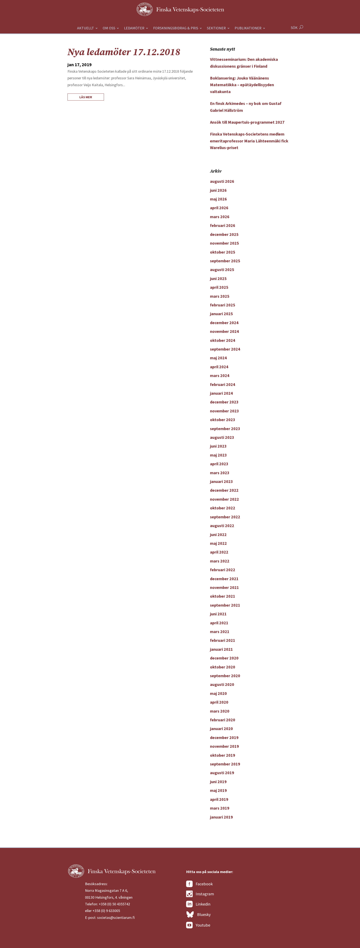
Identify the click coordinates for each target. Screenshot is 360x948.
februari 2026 (222, 225)
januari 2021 (221, 649)
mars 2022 (219, 561)
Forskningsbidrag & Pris (175, 28)
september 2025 (225, 260)
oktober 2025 (222, 252)
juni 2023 (218, 446)
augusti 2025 (222, 269)
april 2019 (219, 799)
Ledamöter (134, 28)
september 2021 (225, 605)
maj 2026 (218, 199)
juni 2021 (218, 613)
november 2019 (224, 746)
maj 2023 (218, 455)
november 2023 (224, 410)
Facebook (204, 883)
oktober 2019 (222, 755)
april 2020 (219, 702)
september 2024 (225, 349)
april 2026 (219, 207)
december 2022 (224, 490)
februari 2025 (222, 304)
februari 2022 (222, 569)
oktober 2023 (222, 419)
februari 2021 (222, 640)
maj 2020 (218, 693)
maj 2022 (218, 543)
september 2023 (225, 428)
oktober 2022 (222, 507)
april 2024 (219, 366)
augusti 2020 (222, 684)
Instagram (205, 893)
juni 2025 (218, 278)
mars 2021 (219, 631)
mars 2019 (219, 808)
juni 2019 (218, 781)
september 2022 (225, 516)
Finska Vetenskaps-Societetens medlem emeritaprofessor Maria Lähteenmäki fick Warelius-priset (249, 140)
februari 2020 (222, 719)
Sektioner (216, 28)
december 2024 (224, 322)
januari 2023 (221, 481)
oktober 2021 (222, 596)
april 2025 (219, 287)
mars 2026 (219, 216)
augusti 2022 (222, 525)
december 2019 (224, 737)
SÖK (294, 27)
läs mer (85, 97)
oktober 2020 (222, 666)
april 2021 (219, 622)
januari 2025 (221, 313)
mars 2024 (219, 375)
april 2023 (219, 463)
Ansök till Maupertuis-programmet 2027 (247, 122)
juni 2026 (218, 190)
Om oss (109, 28)
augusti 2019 (222, 772)
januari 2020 (221, 728)
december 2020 (224, 658)
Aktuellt (85, 28)
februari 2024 (222, 384)
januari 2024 (221, 393)
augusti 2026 (222, 181)
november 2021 (224, 587)
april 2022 (219, 552)
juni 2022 (218, 534)
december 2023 (224, 401)
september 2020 (225, 675)
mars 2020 (219, 711)
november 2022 (224, 499)
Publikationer (248, 28)
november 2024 (224, 331)
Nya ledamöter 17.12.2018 (124, 52)
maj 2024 (218, 357)
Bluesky (204, 914)
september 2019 (225, 763)
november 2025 (224, 243)
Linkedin (203, 904)
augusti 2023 (222, 437)
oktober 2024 (222, 340)
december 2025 (224, 234)
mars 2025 (219, 296)
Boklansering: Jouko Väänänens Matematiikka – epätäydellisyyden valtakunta (242, 84)
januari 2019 (221, 817)
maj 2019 (218, 790)
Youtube (203, 925)
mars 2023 (219, 472)
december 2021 (224, 578)
